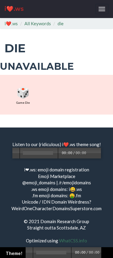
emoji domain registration (63, 169)
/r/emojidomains (75, 182)
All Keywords (37, 23)
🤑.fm (75, 195)
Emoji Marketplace (56, 176)
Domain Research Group (64, 221)
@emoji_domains (38, 182)
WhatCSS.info (73, 240)
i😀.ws (75, 189)
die (61, 23)
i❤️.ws (14, 8)
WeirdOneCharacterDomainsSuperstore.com (56, 208)
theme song (87, 144)
